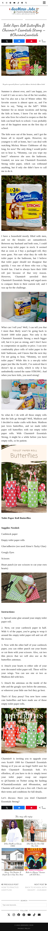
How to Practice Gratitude (10, 887)
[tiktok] (34, 914)
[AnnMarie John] (24, 8)
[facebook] (18, 914)
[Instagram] (6, 3)
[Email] (39, 914)
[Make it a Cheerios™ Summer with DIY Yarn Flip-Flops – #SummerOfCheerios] (35, 859)
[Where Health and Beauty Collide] (13, 830)
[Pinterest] (10, 3)
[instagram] (14, 914)
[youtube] (29, 914)
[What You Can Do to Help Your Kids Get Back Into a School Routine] (35, 830)
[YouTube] (14, 3)
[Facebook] (22, 3)
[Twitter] (3, 3)
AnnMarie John (27, 925)
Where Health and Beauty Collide (13, 844)
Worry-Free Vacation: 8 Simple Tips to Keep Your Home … (12, 874)
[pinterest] (24, 914)
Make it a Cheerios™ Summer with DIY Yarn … (35, 873)
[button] (45, 2)
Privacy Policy (24, 928)
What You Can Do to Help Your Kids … (35, 844)
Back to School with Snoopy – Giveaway (36, 887)
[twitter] (8, 914)
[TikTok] (18, 3)
